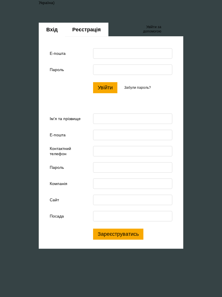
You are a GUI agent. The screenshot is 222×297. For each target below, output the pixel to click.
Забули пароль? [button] (137, 88)
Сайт (54, 200)
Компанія (58, 183)
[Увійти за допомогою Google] (176, 29)
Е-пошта (58, 53)
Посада (57, 216)
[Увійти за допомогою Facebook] (167, 29)
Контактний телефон (60, 151)
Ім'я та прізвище (65, 118)
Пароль (57, 69)
